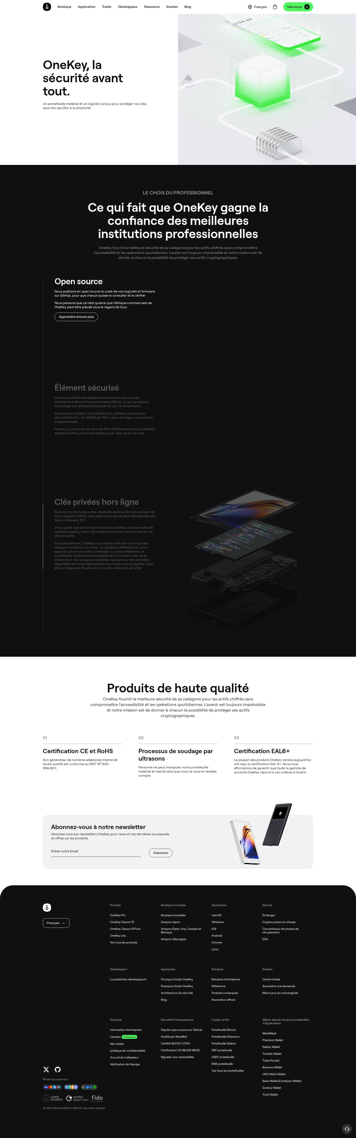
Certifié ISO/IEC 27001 (175, 1043)
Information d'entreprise (126, 1029)
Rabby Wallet (271, 1047)
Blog (164, 999)
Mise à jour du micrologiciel (280, 993)
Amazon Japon (170, 922)
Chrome (217, 942)
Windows (218, 922)
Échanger (268, 915)
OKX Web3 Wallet (274, 1074)
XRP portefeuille (222, 1050)
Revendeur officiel (223, 999)
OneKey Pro (117, 915)
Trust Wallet (270, 1094)
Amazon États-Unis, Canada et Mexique (181, 930)
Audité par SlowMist (174, 1036)
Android (217, 935)
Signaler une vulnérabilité (177, 1057)
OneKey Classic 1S (122, 922)
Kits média (117, 1043)
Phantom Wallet (272, 1040)
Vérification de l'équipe (125, 1064)
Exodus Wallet (271, 1087)
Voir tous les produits (123, 942)
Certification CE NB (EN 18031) (180, 1050)
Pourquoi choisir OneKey (177, 979)
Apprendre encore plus (76, 317)
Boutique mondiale (173, 915)
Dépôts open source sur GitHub (181, 1029)
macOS (216, 915)
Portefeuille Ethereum (226, 1036)
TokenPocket (270, 1060)
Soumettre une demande (278, 986)
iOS (214, 928)
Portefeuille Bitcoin (224, 1029)
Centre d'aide (271, 979)
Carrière (115, 1036)
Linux (215, 949)
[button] (86, 7)
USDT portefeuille (223, 1057)
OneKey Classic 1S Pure (125, 928)
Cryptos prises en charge (279, 922)
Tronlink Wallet (271, 1053)
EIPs (265, 939)
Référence (218, 986)
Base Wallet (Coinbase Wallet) (281, 1081)
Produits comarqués (225, 993)
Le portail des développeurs (128, 979)
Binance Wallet (272, 1067)
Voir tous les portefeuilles (228, 1070)
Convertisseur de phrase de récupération (280, 930)
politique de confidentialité (127, 1050)
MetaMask (269, 1033)
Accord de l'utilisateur (124, 1057)
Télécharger (295, 6)
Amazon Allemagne (173, 939)
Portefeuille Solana (224, 1043)
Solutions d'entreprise (226, 979)
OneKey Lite (118, 935)
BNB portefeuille (222, 1063)
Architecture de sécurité (177, 993)
